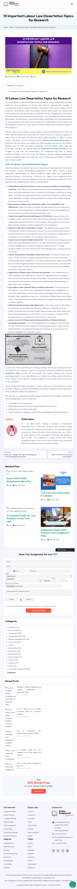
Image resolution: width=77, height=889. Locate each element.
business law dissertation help (55, 140)
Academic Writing (10, 818)
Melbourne (31, 868)
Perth (30, 847)
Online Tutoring (9, 815)
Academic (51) (13, 627)
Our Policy (31, 818)
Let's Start (38, 791)
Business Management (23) (18, 639)
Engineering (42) (14, 654)
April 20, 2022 (24, 77)
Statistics (7, 868)
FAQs (30, 822)
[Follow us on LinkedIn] (67, 850)
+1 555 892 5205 (60, 834)
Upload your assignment (12, 583)
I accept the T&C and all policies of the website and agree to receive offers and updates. (32, 606)
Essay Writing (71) (15, 657)
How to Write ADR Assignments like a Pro (18, 480)
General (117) (13, 663)
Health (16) (12, 666)
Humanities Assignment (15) (19, 669)
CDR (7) (11, 645)
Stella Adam (11, 77)
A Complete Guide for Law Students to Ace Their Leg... (20, 518)
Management (8, 843)
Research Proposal (10, 836)
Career (30, 836)
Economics (7, 857)
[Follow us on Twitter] (58, 850)
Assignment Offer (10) (16, 636)
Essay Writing (8, 822)
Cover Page (8, 829)
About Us (31, 811)
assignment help (12, 373)
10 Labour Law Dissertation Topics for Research (28, 91)
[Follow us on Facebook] (53, 850)
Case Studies (32, 825)
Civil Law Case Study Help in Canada (55, 494)
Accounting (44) (14, 630)
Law (34, 77)
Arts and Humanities (11, 854)
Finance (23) (13, 660)
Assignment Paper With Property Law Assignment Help (55, 532)
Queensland (32, 864)
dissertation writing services (53, 149)
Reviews (30, 829)
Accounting (8, 864)
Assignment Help (9, 811)
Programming (8, 861)
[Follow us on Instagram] (62, 850)
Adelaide (31, 850)
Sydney (30, 843)
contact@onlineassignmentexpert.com (63, 838)
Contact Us (31, 815)
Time (53, 578)
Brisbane (31, 854)
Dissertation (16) (14, 648)
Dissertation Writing (10, 832)
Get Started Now (38, 610)
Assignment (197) (15, 633)
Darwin (30, 861)
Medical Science (9, 847)
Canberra (31, 857)
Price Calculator (33, 832)
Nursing (6, 850)
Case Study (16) (14, 642)
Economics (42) (14, 651)
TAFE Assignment (10, 825)
